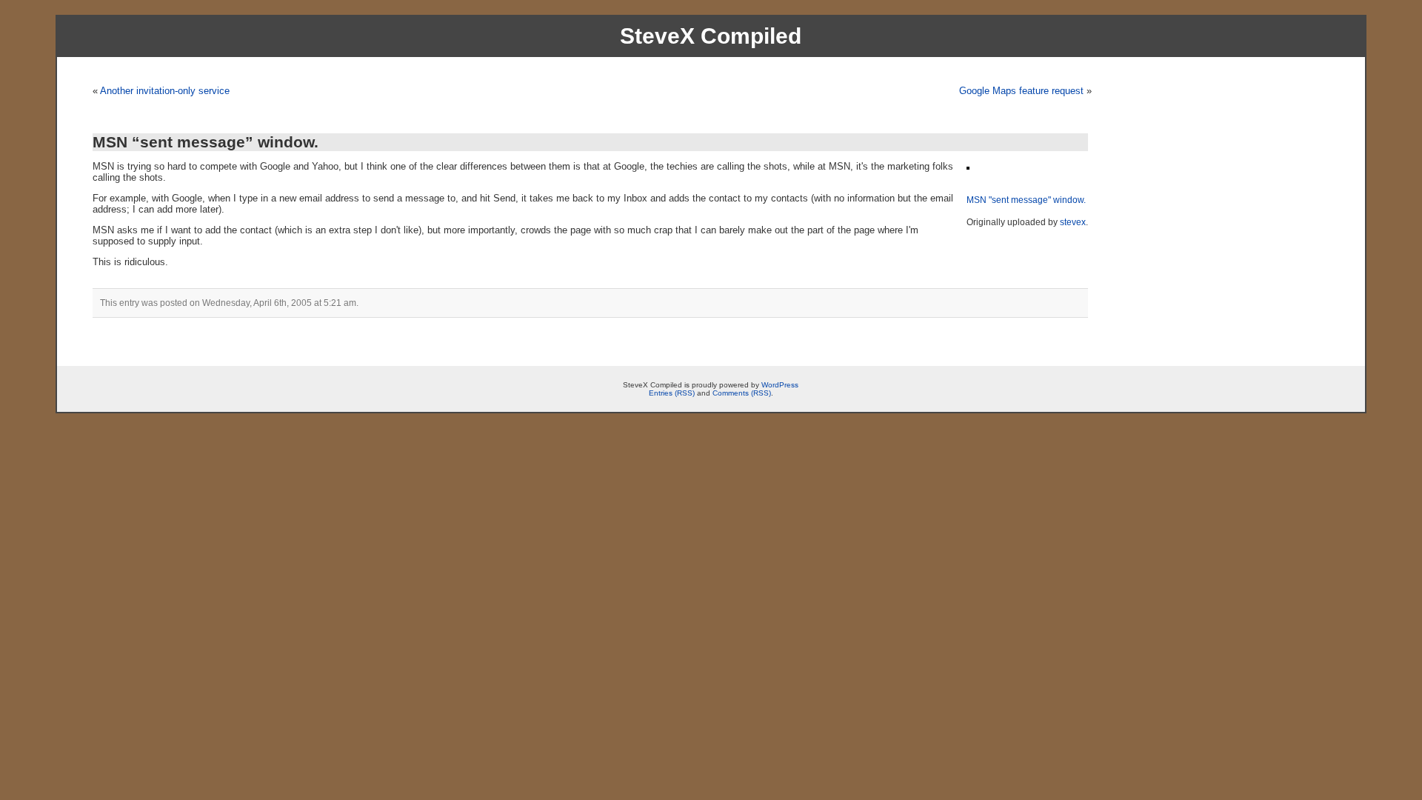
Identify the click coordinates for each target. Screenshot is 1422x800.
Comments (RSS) (741, 393)
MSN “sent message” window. (205, 141)
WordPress (779, 385)
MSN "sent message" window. (1026, 199)
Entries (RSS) (672, 393)
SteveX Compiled (710, 36)
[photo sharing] (968, 166)
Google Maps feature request (1021, 90)
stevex (1073, 222)
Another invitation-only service (165, 90)
